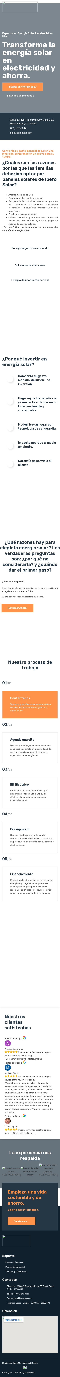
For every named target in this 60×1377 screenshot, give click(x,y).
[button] (5, 1170)
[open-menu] (54, 8)
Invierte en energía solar (22, 86)
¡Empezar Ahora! (17, 608)
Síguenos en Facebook (20, 95)
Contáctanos (20, 1221)
